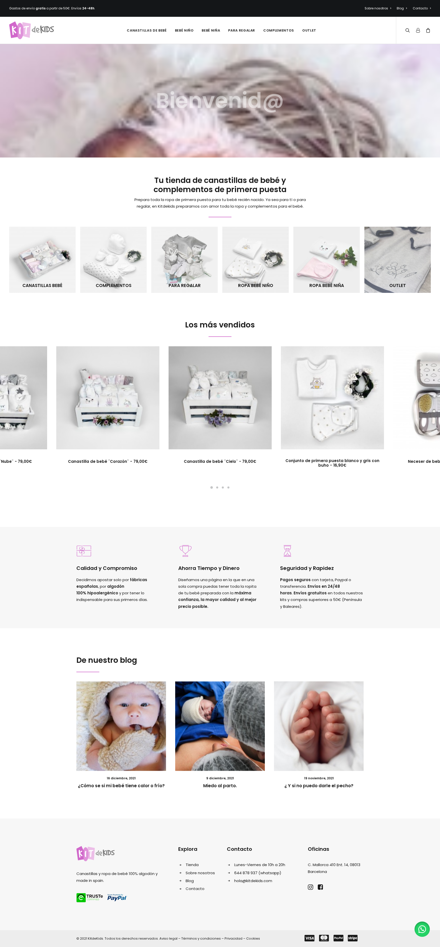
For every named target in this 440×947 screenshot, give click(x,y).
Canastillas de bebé (147, 30)
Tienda (192, 864)
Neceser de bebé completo (332, 461)
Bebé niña (211, 30)
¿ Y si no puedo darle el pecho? (318, 786)
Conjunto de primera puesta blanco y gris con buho (220, 463)
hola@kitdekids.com (253, 880)
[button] (422, 929)
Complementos (278, 30)
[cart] (427, 30)
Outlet (309, 30)
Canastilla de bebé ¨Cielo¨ (108, 461)
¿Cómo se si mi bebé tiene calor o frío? (121, 786)
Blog (400, 8)
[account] (417, 30)
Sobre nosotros (376, 8)
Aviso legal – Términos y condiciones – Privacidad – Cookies (209, 938)
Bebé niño (184, 30)
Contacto (420, 8)
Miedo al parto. (220, 786)
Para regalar (241, 30)
